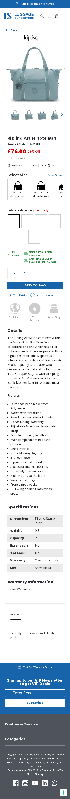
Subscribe (35, 703)
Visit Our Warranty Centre (37, 667)
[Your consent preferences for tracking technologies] (63, 792)
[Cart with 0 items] (57, 15)
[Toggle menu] (63, 16)
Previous (8, 114)
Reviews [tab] (15, 614)
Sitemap (39, 774)
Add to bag (35, 285)
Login (49, 15)
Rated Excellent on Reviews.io (38, 3)
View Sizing (55, 175)
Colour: (27, 210)
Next (61, 114)
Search (42, 15)
